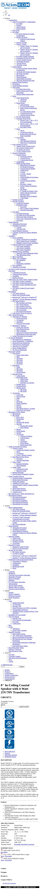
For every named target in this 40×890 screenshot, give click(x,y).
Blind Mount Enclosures (27, 165)
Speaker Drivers (21, 155)
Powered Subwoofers (26, 210)
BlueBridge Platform (19, 326)
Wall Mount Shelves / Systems (25, 408)
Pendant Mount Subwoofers (24, 94)
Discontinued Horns (18, 499)
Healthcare (12, 573)
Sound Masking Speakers (20, 86)
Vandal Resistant (21, 77)
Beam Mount (20, 75)
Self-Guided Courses (18, 634)
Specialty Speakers (18, 201)
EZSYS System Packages (20, 548)
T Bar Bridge (24, 198)
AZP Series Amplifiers (23, 246)
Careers (11, 661)
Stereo (18, 452)
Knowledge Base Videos (20, 646)
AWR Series (24, 381)
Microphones (16, 414)
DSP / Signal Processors (16, 315)
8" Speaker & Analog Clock (28, 191)
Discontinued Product (15, 495)
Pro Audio (23, 206)
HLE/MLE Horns (25, 127)
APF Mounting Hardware (28, 141)
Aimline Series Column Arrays (25, 146)
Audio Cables (16, 467)
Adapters (23, 139)
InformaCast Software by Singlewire (24, 297)
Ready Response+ (14, 597)
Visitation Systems (18, 541)
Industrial (11, 580)
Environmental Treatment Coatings (23, 474)
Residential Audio (21, 205)
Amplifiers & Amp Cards (20, 483)
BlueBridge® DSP (18, 566)
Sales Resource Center (15, 651)
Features (7, 753)
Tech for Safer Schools (16, 585)
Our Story (12, 654)
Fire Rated (23, 189)
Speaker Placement (18, 603)
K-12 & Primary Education (17, 582)
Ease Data (15, 622)
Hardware (19, 401)
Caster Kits (19, 395)
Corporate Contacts (14, 656)
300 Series (19, 370)
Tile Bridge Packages (22, 61)
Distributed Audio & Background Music (21, 559)
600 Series (19, 369)
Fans (17, 400)
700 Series (19, 358)
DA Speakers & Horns (19, 490)
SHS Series (15, 30)
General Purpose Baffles (27, 168)
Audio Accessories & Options (18, 446)
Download (4, 852)
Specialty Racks (17, 374)
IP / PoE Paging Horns (27, 106)
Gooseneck (23, 441)
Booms (18, 429)
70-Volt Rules (16, 604)
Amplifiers (12, 236)
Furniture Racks (21, 386)
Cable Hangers (24, 438)
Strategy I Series (21, 44)
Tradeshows (16, 629)
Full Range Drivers (26, 156)
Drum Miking (24, 427)
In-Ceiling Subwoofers (23, 89)
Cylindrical (23, 179)
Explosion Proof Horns (23, 118)
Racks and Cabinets (15, 351)
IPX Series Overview (19, 552)
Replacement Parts (26, 445)
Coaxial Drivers (21, 63)
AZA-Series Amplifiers (23, 248)
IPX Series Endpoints (19, 524)
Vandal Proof (24, 170)
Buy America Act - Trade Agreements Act (21, 494)
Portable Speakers (17, 200)
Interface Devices (17, 278)
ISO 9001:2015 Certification (9, 883)
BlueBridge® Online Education (26, 334)
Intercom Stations (17, 540)
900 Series (23, 391)
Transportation (13, 584)
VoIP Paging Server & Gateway (22, 313)
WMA (18, 367)
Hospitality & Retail (15, 577)
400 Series (23, 389)
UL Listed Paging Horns (27, 111)
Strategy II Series (21, 42)
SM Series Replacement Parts (25, 80)
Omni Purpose (24, 105)
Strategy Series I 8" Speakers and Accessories (29, 53)
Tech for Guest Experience (17, 589)
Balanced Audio (21, 471)
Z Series (18, 227)
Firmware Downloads (23, 323)
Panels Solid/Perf (21, 403)
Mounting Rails (25, 194)
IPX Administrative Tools (24, 308)
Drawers (19, 407)
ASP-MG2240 (20, 229)
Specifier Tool (16, 606)
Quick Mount (24, 443)
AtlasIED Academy (15, 632)
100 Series (19, 364)
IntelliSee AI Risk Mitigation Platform (24, 299)
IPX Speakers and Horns (24, 303)
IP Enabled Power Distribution (21, 339)
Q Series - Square (25, 174)
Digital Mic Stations (18, 481)
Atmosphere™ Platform (19, 316)
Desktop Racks (21, 388)
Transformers (20, 162)
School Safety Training (19, 630)
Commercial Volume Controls (25, 450)
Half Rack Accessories (27, 382)
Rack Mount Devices (22, 329)
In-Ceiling (19, 23)
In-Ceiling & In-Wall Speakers (25, 215)
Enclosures (19, 220)
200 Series (19, 362)
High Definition (21, 465)
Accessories (20, 137)
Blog (10, 625)
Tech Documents (14, 616)
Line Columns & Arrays (19, 144)
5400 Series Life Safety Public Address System (23, 279)
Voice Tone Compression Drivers (26, 219)
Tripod (18, 420)
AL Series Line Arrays (23, 149)
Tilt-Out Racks (20, 372)
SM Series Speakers (22, 73)
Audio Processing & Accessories (22, 336)
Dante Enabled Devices (16, 476)
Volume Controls (17, 448)
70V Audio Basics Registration (21, 635)
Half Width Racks (21, 377)
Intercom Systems (14, 536)
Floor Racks (16, 353)
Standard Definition (22, 464)
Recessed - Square (25, 184)
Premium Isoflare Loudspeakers (22, 478)
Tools (10, 601)
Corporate (12, 572)
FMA (18, 357)
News (10, 660)
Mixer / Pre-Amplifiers (19, 258)
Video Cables (16, 462)
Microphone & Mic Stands (17, 412)
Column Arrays (17, 492)
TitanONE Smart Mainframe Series (27, 253)
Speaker (18, 433)
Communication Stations (19, 274)
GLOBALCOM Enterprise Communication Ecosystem (21, 518)
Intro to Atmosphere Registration (22, 637)
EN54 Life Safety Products (24, 217)
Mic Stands (15, 415)
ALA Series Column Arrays (24, 148)
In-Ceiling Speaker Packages (25, 56)
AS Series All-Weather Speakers (26, 72)
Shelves (18, 405)
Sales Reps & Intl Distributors (18, 658)
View (2, 856)
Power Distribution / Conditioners (22, 341)
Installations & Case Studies (17, 615)
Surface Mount (20, 27)
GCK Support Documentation (21, 620)
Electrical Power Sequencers (21, 343)
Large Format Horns (22, 98)
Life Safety (15, 212)
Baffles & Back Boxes (23, 163)
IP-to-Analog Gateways (23, 306)
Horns (14, 96)
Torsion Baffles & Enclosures (29, 177)
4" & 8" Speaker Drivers (23, 60)
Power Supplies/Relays (19, 348)
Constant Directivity (26, 113)
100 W (22, 130)
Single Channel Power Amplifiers (26, 239)
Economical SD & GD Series (25, 58)
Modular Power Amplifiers (20, 251)
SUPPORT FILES (10, 757)
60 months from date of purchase (24, 844)
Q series (22, 172)
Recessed (23, 175)
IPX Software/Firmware (23, 311)
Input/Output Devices (19, 488)
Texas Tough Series (22, 355)
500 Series (19, 360)
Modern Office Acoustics (16, 587)
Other (18, 398)
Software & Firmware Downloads (26, 332)
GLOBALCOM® (18, 553)
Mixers (18, 262)
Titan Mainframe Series (23, 255)
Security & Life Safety (15, 550)
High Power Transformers (28, 143)
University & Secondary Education (19, 575)
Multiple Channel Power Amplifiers (27, 243)
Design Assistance (14, 594)
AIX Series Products (18, 293)
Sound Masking (13, 222)
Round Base (20, 419)
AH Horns (23, 99)
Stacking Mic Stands (22, 422)
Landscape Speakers (22, 203)
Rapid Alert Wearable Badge (21, 295)
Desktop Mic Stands (26, 426)
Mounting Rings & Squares (28, 196)
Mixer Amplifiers (17, 257)
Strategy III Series (21, 37)
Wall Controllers (21, 331)
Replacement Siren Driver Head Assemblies (28, 135)
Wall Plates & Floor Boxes (20, 457)
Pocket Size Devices (22, 327)
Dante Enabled (20, 29)
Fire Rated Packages (22, 213)
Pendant (18, 25)
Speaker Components (19, 153)
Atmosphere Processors (19, 224)
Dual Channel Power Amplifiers (26, 241)
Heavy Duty (20, 417)
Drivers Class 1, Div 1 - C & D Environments (29, 124)
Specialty (19, 424)
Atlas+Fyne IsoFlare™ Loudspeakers (23, 22)
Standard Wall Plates (22, 460)
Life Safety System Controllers (21, 281)
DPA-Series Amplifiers (23, 250)
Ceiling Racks (20, 376)
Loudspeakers (13, 20)
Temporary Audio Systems (20, 547)
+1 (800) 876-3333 (6, 665)
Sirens (18, 129)
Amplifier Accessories (19, 267)
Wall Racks (15, 365)
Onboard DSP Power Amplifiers (22, 244)
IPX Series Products (18, 301)
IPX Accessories (21, 310)
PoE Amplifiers (17, 265)
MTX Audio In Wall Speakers (29, 208)
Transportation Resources (20, 610)
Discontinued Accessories (20, 504)
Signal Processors (21, 318)
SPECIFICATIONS (11, 755)
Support (11, 592)
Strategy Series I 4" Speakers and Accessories (29, 47)
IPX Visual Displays (22, 304)
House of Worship (14, 578)
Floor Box (19, 458)
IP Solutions (12, 291)
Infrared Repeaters (18, 472)
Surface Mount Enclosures (28, 193)
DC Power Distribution (19, 350)
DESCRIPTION (10, 751)
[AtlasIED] (15, 8)
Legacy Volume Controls (24, 455)
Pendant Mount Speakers (20, 82)
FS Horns (23, 101)
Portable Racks (21, 384)
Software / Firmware (15, 649)
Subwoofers (16, 87)
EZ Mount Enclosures (27, 167)
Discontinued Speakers (19, 497)
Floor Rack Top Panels (23, 410)
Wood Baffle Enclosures (23, 79)
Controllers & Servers (19, 272)
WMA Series (24, 379)
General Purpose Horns (27, 115)
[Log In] (6, 12)
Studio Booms (20, 431)
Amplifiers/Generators (19, 225)
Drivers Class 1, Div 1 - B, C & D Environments (29, 121)
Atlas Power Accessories (20, 346)
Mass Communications (16, 507)
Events (11, 627)
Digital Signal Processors (20, 480)
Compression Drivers (26, 132)
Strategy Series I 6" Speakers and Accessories (29, 50)
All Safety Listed (21, 65)
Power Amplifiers (17, 238)
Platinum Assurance (15, 596)
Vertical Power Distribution (20, 345)
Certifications (16, 623)
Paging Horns (20, 103)
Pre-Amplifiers (20, 260)
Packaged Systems (14, 545)
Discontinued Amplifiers (19, 500)
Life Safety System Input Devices (22, 283)
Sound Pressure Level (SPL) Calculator (24, 608)
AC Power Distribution (16, 338)
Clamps (22, 439)
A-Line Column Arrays (23, 151)
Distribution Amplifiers (23, 263)
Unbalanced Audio (22, 469)
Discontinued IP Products (20, 502)
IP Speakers (16, 84)
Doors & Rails (20, 396)
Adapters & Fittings (26, 436)
